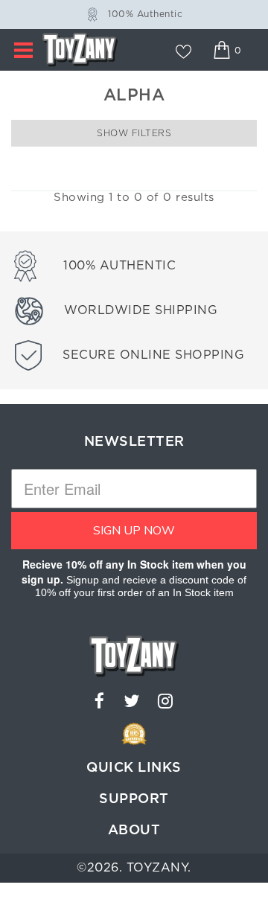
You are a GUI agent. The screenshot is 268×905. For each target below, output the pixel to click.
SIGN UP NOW (134, 530)
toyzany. (159, 868)
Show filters (134, 133)
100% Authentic (145, 14)
